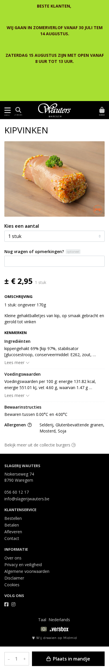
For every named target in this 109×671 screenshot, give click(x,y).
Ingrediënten (17, 341)
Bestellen (13, 518)
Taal (42, 619)
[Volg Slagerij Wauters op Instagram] (13, 604)
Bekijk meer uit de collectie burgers (38, 445)
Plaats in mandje (71, 659)
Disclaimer (14, 578)
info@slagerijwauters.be (26, 499)
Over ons (13, 558)
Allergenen (15, 425)
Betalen (11, 525)
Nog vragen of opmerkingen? (34, 251)
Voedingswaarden (22, 374)
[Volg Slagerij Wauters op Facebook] (6, 604)
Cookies (11, 584)
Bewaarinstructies (22, 407)
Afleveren (13, 531)
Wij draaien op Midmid (56, 638)
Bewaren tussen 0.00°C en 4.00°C (35, 414)
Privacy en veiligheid (23, 564)
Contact (11, 538)
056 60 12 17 (16, 492)
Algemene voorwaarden (26, 571)
